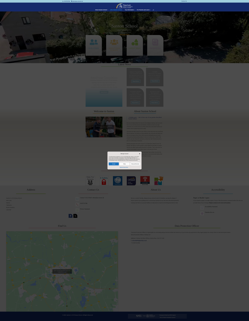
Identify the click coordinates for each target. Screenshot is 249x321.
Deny (124, 164)
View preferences (135, 164)
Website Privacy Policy (124, 167)
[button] (139, 153)
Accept (113, 164)
